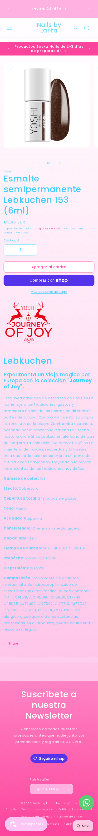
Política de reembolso (37, 809)
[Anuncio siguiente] (89, 9)
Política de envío (69, 816)
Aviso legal (72, 824)
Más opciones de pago (49, 292)
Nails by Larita (44, 803)
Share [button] (13, 643)
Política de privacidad (75, 809)
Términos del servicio (36, 816)
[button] (9, 28)
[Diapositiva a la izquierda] (38, 163)
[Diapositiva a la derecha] (59, 163)
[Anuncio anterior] (9, 9)
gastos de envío (50, 228)
